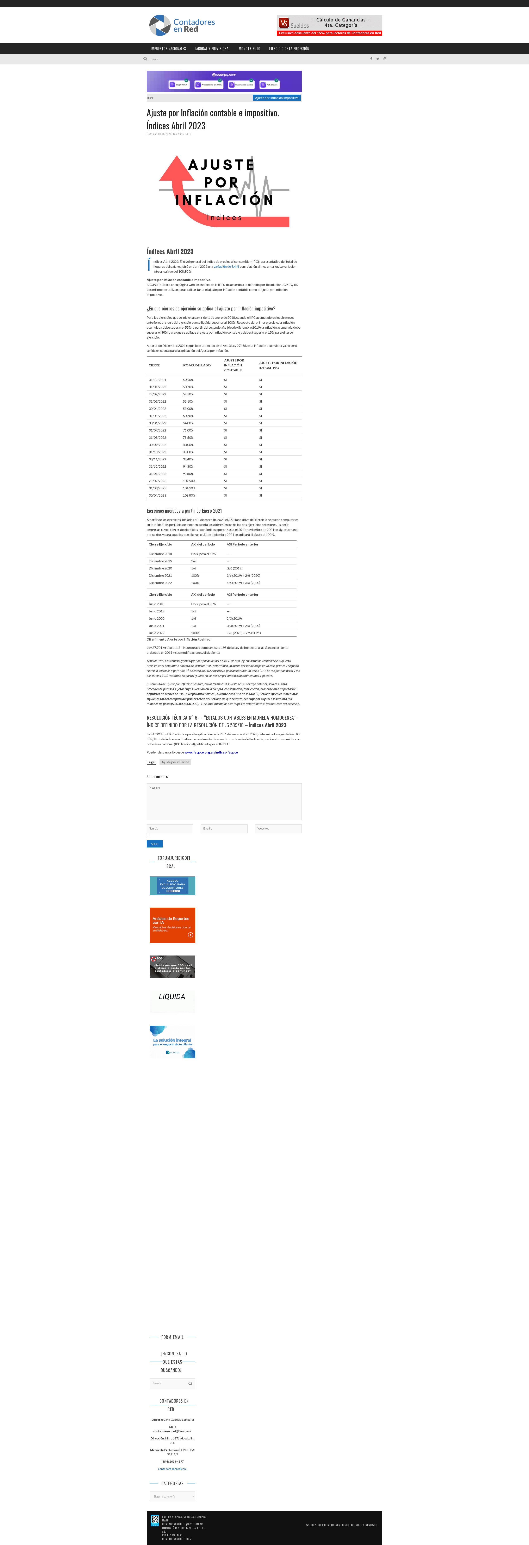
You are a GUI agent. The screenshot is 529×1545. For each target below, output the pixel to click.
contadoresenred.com (172, 1468)
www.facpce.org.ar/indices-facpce (211, 752)
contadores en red (336, 1525)
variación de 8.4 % (226, 266)
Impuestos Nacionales (168, 48)
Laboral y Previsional (212, 48)
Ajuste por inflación (175, 762)
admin (180, 134)
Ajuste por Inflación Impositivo (277, 98)
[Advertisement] (172, 1130)
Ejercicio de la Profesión (289, 48)
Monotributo (249, 48)
